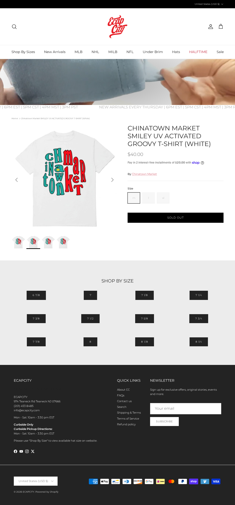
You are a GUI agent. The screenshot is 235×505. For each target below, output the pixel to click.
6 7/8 (36, 295)
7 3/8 (36, 318)
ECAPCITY (28, 491)
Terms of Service (128, 418)
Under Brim (153, 52)
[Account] (209, 26)
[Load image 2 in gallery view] (64, 177)
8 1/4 (199, 341)
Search (121, 407)
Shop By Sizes (23, 52)
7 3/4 (198, 318)
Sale (220, 52)
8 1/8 (144, 341)
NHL (95, 52)
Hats (176, 52)
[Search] (14, 26)
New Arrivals (54, 52)
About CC (123, 389)
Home (14, 118)
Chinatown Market (144, 174)
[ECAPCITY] (117, 26)
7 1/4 (199, 295)
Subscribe (164, 421)
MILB (112, 52)
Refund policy (126, 424)
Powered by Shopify (46, 491)
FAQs (120, 395)
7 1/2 (90, 318)
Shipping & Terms (129, 412)
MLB (78, 52)
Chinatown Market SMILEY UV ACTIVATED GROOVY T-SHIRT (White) (55, 118)
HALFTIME (198, 52)
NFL (130, 52)
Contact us (124, 401)
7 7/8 (36, 341)
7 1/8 (144, 295)
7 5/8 (144, 318)
